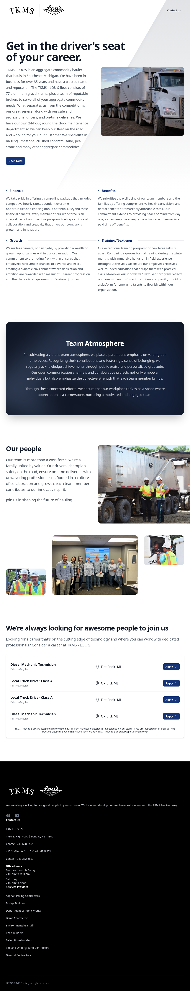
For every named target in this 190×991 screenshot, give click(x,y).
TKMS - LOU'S (14, 829)
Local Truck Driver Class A (31, 681)
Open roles (15, 161)
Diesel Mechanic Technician (33, 664)
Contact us (175, 10)
